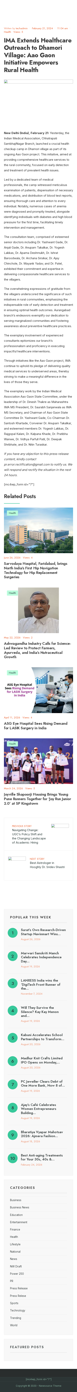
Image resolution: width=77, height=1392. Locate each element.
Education (16, 1214)
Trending (15, 1318)
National (15, 1251)
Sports (14, 1303)
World (13, 1325)
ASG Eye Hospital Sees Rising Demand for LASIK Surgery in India (35, 726)
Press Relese (18, 1295)
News (13, 1259)
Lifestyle (15, 1244)
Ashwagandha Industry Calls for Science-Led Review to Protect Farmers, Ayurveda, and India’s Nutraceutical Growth (37, 650)
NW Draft (16, 1266)
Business (15, 1200)
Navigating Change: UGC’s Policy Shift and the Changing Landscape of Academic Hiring (29, 834)
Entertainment (18, 1222)
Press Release (19, 1288)
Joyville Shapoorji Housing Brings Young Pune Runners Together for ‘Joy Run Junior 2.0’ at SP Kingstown (37, 799)
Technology (17, 1310)
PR (11, 1281)
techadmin (22, 28)
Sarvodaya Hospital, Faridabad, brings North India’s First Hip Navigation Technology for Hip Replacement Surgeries (35, 570)
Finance (15, 1229)
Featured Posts (27, 1347)
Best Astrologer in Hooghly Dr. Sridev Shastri (47, 863)
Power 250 (17, 1273)
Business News (19, 1207)
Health (7, 32)
